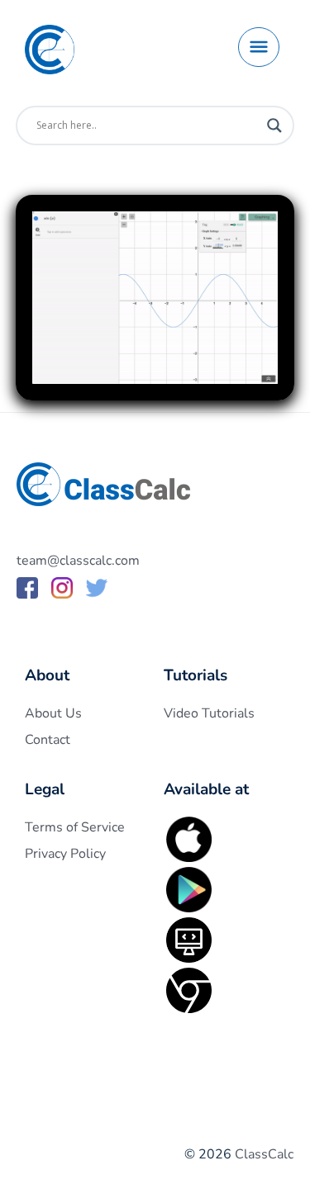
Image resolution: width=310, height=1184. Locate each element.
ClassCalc (264, 1154)
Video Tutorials (209, 713)
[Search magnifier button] (274, 125)
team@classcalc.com (78, 561)
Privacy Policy (65, 854)
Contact (47, 740)
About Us (53, 713)
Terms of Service (75, 827)
